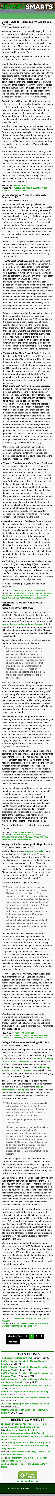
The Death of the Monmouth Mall (16, 1358)
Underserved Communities (35, 1038)
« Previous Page (15, 1336)
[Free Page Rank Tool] (27, 1481)
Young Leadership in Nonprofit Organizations (27, 844)
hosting (47, 593)
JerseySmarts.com (27, 7)
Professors (17, 1038)
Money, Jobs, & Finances (23, 832)
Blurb (16, 1324)
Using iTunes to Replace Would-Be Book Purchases (27, 23)
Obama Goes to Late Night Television (28, 1433)
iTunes (44, 188)
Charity (39, 835)
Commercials (8, 837)
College (23, 1324)
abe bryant (6, 1424)
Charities (31, 835)
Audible (17, 188)
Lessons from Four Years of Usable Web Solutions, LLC (24, 196)
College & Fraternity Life (24, 1319)
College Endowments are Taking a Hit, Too (25, 1042)
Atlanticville (20, 835)
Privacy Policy (40, 1488)
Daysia (4, 1433)
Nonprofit (6, 190)
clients (29, 593)
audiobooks (27, 188)
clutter (36, 188)
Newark (12, 839)
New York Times (19, 1326)
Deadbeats (38, 593)
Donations (19, 837)
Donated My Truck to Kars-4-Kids (31, 1424)
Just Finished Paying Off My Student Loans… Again (25, 1403)
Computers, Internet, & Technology (29, 591)
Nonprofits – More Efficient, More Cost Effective (23, 603)
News (19, 839)
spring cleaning (19, 190)
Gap (41, 837)
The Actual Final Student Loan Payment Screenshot (25, 1397)
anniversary (19, 593)
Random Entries (20, 186)
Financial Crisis (32, 837)
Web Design (21, 598)
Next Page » (13, 1342)
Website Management (36, 598)
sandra (4, 1464)
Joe (3, 1427)
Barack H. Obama (21, 1035)
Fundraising (35, 1035)
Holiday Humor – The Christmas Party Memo (29, 1442)
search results (30, 596)
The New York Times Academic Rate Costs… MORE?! (26, 1385)
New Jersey (7, 596)
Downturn (32, 1324)
